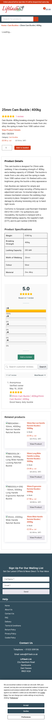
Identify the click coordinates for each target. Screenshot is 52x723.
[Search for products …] (17, 19)
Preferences (26, 717)
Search (43, 366)
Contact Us (26, 643)
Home (3, 25)
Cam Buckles (13, 25)
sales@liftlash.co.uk (29, 654)
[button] (36, 444)
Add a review (26, 357)
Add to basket (22, 148)
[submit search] (35, 19)
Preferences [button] (14, 698)
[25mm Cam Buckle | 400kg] (24, 396)
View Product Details (11, 130)
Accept (26, 705)
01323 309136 (32, 649)
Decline (26, 711)
